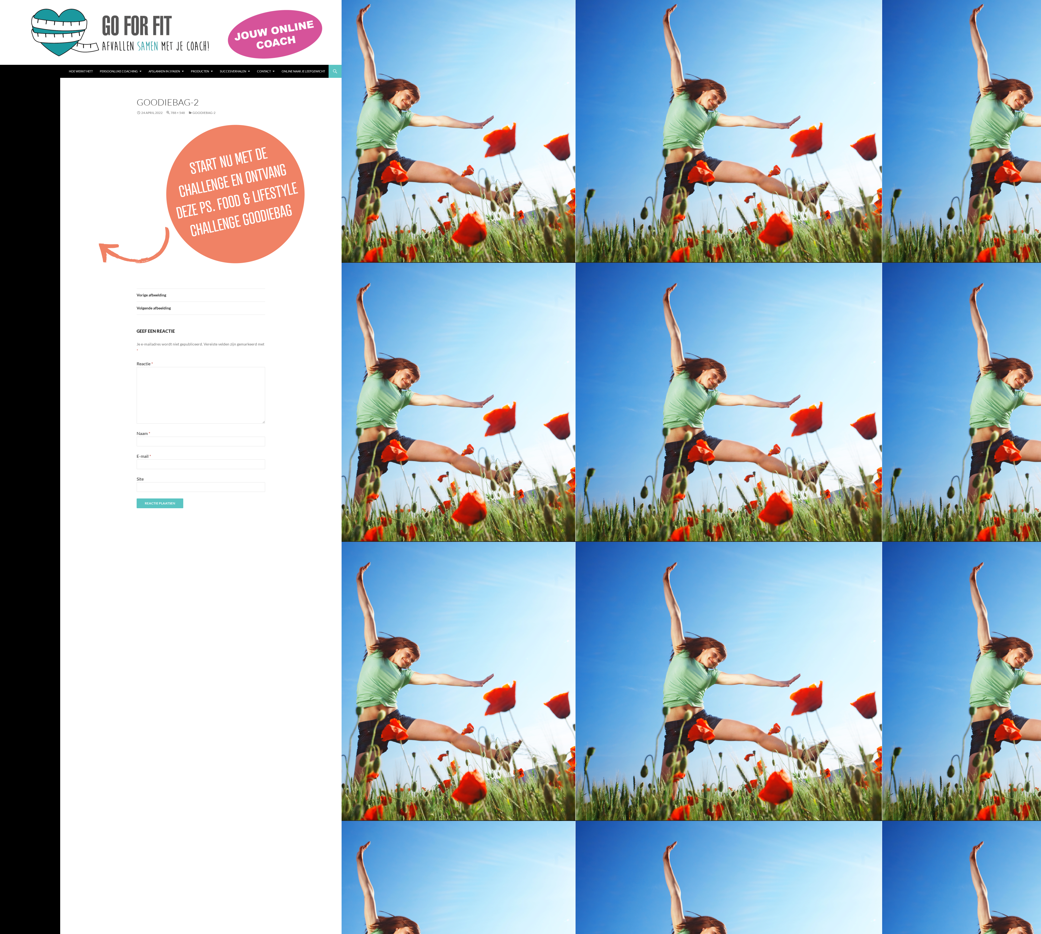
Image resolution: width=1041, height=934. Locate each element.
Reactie (145, 363)
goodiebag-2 (204, 113)
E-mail (144, 456)
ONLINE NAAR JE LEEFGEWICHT (303, 71)
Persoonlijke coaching (119, 71)
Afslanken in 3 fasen (164, 71)
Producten (200, 71)
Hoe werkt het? (81, 71)
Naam (143, 433)
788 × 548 (178, 113)
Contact (264, 71)
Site (140, 478)
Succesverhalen (233, 71)
